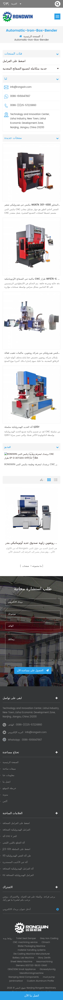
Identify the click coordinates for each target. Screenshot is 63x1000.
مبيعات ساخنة (9, 769)
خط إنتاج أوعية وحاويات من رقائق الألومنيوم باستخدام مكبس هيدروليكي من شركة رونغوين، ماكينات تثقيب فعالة (32, 353)
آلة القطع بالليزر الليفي (14, 843)
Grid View (49, 480)
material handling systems (32, 950)
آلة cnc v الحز (10, 836)
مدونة (5, 795)
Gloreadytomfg (47, 969)
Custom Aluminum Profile (40, 981)
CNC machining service (25, 942)
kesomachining (44, 961)
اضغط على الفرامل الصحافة (16, 823)
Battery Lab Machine (23, 957)
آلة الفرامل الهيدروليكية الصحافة (18, 869)
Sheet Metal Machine (21, 961)
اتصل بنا (6, 782)
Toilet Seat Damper (26, 938)
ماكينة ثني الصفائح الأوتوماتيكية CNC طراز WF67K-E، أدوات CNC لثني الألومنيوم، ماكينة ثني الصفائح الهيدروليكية (32, 279)
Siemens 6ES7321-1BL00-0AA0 (31, 965)
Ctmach (46, 942)
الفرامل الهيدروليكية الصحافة (16, 830)
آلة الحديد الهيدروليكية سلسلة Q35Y (21, 427)
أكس (5, 801)
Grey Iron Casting (49, 938)
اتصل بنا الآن (31, 995)
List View (55, 480)
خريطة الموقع (9, 788)
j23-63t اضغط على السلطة (16, 849)
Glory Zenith (44, 957)
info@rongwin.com (20, 87)
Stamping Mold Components (23, 977)
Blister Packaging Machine (31, 946)
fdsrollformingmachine (31, 973)
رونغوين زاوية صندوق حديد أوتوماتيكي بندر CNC (31, 543)
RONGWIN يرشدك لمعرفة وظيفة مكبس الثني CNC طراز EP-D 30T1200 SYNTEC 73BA (31, 464)
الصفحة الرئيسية (31, 36)
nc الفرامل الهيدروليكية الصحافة (18, 875)
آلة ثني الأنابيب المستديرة (15, 862)
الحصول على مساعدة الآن (30, 670)
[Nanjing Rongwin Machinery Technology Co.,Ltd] (18, 16)
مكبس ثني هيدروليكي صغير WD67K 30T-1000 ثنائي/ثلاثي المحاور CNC (32, 205)
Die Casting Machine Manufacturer (31, 954)
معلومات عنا (8, 775)
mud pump (49, 977)
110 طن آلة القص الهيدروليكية (17, 856)
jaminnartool (16, 981)
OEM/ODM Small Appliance (22, 969)
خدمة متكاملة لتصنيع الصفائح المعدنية (25, 68)
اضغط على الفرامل (14, 61)
